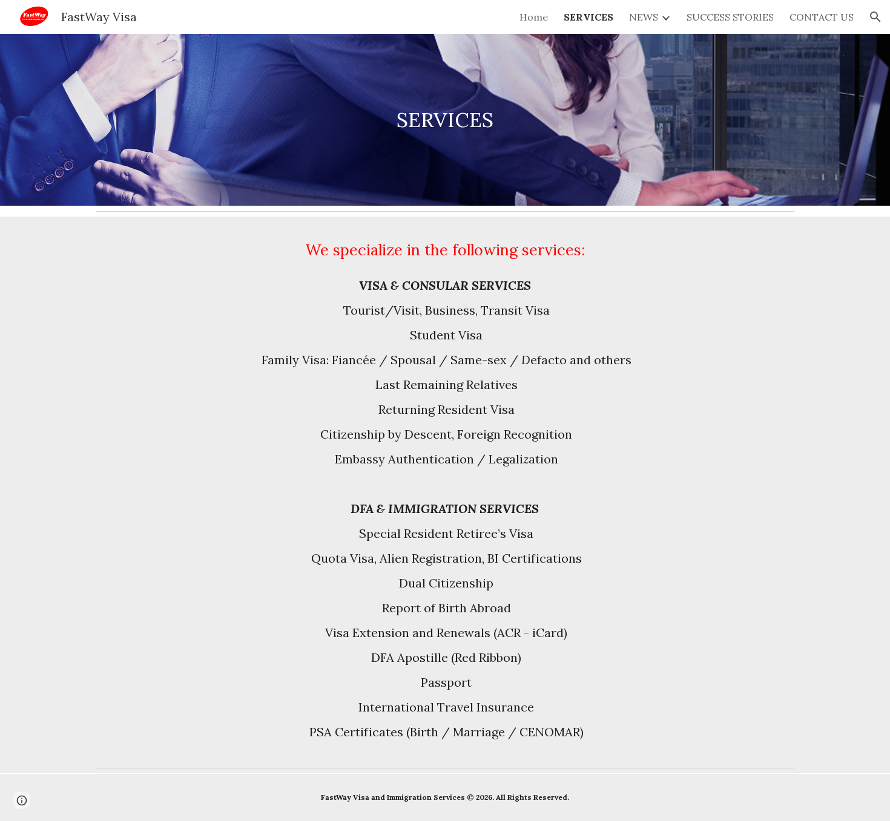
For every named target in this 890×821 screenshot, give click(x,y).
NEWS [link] (643, 17)
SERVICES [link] (588, 17)
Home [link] (533, 17)
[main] (445, 120)
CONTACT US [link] (821, 17)
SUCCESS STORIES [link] (730, 17)
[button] (875, 16)
